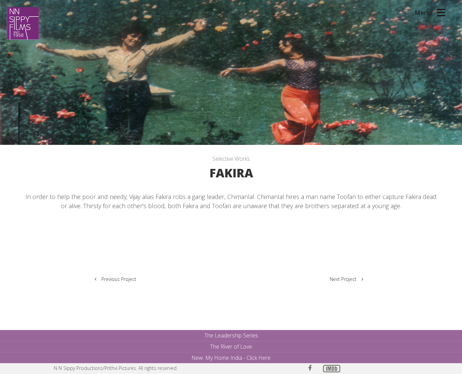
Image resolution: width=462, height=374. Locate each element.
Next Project (343, 279)
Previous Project (118, 279)
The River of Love (231, 346)
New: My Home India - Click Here (231, 357)
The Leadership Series (231, 335)
